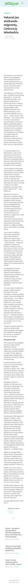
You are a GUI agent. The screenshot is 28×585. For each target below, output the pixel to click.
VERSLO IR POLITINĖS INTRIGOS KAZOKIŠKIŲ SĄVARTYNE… (13, 548)
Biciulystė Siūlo (9, 539)
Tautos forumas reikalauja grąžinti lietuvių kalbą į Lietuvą (13, 562)
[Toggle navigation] (22, 3)
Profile (10, 512)
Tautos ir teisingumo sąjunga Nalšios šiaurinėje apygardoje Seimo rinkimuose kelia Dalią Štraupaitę (13, 532)
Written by (9, 36)
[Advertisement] (14, 57)
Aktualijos (7, 13)
